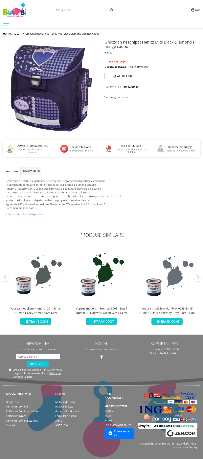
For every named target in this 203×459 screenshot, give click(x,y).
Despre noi (12, 402)
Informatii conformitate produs (24, 214)
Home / (8, 33)
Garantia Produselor (67, 411)
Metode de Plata (65, 402)
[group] (51, 86)
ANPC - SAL (61, 425)
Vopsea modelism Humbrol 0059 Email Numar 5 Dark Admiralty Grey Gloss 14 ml (167, 311)
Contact (10, 425)
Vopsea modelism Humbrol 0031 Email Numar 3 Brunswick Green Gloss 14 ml (101, 311)
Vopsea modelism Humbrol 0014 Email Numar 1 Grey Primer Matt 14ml (35, 311)
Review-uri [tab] (31, 171)
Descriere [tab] (12, 171)
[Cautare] (111, 10)
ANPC (58, 420)
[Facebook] (101, 356)
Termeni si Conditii (17, 406)
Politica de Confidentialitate (22, 411)
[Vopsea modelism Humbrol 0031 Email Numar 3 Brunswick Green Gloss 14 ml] (101, 274)
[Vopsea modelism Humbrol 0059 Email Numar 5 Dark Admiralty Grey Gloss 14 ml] (167, 274)
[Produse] (6, 25)
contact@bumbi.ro (167, 353)
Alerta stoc (126, 76)
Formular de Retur (66, 416)
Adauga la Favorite (118, 97)
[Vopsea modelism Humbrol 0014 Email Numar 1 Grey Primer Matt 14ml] (36, 274)
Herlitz (108, 52)
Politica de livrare (16, 416)
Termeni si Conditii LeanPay (22, 420)
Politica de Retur (65, 406)
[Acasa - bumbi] (25, 10)
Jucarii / (19, 33)
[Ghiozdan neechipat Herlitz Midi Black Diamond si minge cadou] (51, 86)
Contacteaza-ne (122, 433)
